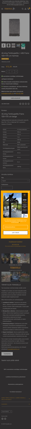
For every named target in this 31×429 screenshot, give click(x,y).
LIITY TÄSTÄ (15, 232)
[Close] (28, 192)
